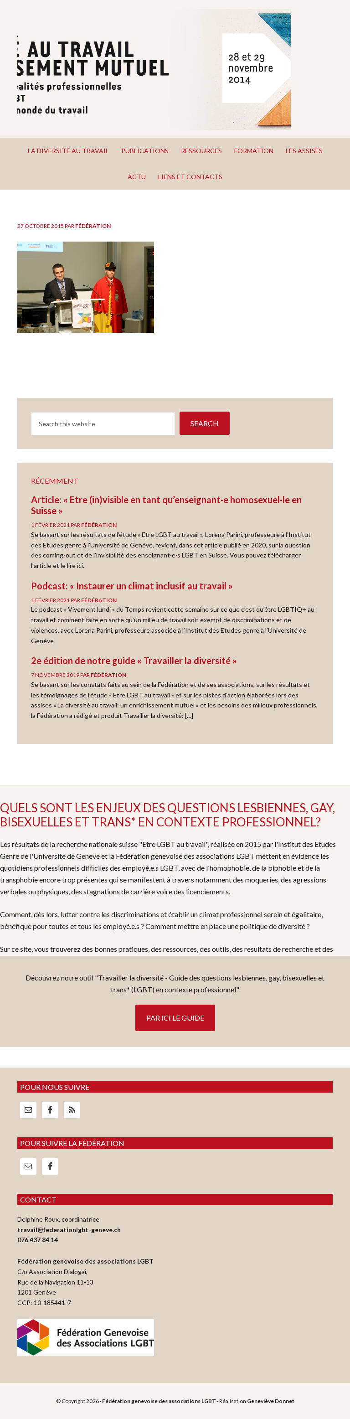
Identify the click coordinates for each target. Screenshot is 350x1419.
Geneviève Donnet (270, 1401)
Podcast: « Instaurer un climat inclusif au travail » (132, 585)
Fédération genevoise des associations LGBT (159, 1401)
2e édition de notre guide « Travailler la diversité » (134, 660)
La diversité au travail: (154, 69)
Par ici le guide (175, 1017)
